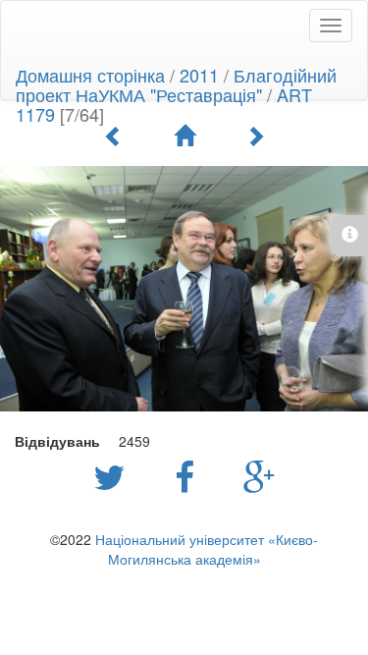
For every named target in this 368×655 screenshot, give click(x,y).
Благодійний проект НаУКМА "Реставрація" (176, 84)
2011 (199, 74)
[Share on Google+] (259, 475)
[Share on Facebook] (189, 475)
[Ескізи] (184, 135)
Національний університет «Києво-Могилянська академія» (206, 549)
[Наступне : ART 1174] (255, 135)
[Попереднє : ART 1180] (114, 135)
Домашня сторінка (90, 74)
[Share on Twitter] (114, 475)
